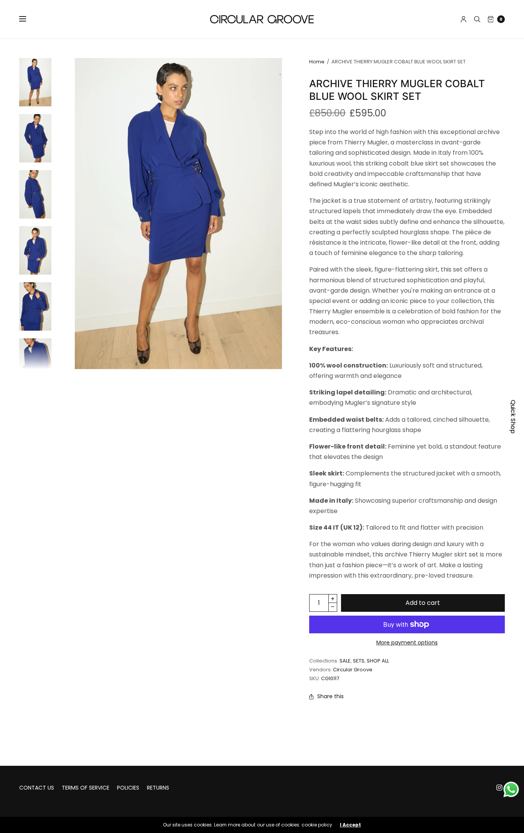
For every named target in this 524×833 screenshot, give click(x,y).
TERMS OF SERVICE (85, 788)
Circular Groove (352, 669)
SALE (345, 660)
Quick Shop (513, 417)
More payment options (407, 642)
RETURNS (158, 788)
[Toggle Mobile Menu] (27, 19)
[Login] (463, 19)
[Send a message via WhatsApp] (511, 789)
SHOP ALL (378, 660)
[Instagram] (499, 787)
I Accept (350, 825)
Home (317, 61)
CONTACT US (36, 788)
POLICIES (128, 788)
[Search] (477, 19)
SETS (358, 660)
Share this (330, 696)
